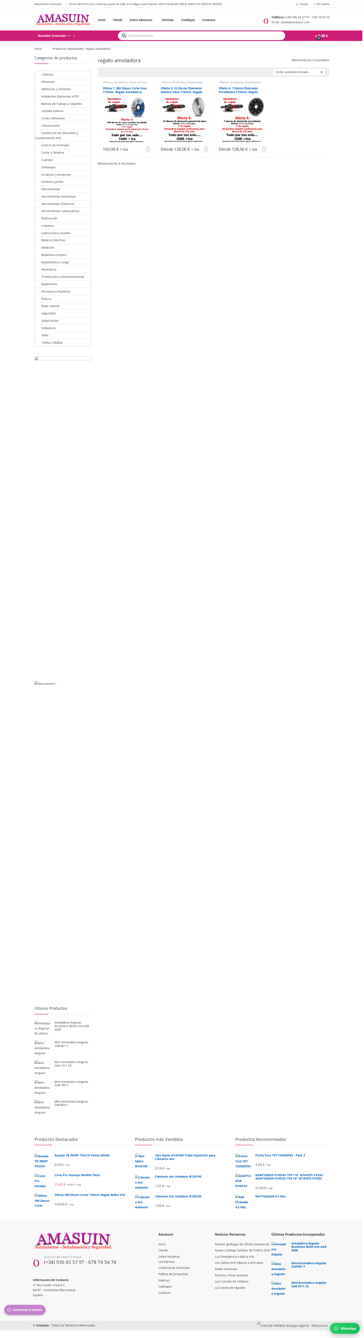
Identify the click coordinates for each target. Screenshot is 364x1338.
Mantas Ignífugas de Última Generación (242, 1244)
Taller (45, 335)
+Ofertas (108, 82)
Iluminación (49, 218)
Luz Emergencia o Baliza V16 (234, 1257)
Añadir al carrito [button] (146, 149)
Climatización (50, 126)
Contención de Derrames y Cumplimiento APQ (56, 135)
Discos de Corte (138, 82)
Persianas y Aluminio (55, 291)
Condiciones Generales (174, 1268)
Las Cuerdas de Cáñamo (231, 1281)
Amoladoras (121, 82)
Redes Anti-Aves (226, 1269)
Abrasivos (48, 82)
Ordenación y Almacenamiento (62, 277)
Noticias (168, 20)
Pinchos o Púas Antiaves (231, 1275)
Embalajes (48, 167)
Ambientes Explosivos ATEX (60, 96)
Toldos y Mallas (52, 342)
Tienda (303, 4)
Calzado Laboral (52, 111)
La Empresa (166, 1262)
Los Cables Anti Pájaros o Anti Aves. (239, 1263)
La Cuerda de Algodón (230, 1288)
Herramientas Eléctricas (57, 204)
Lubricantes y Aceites (56, 233)
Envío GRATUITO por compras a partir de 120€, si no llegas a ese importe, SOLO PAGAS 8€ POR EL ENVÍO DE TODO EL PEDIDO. (145, 4)
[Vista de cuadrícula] (103, 72)
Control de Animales (55, 145)
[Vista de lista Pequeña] (121, 72)
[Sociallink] (34, 1304)
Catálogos (188, 20)
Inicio (102, 20)
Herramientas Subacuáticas (60, 211)
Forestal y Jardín (52, 182)
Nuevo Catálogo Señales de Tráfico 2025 (242, 1250)
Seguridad (48, 313)
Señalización (50, 321)
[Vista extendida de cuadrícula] (109, 72)
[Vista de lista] (115, 72)
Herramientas (50, 189)
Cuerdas (47, 160)
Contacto (208, 20)
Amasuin (42, 1325)
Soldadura (48, 328)
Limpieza (47, 226)
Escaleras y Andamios (56, 175)
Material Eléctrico (53, 240)
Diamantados (195, 82)
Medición (47, 247)
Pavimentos (49, 284)
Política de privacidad (173, 1274)
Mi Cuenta (323, 4)
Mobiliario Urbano (53, 255)
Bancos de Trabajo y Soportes (61, 104)
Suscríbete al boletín (27, 1310)
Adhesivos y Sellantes (56, 89)
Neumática (48, 269)
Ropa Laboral (50, 306)
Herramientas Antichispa (58, 196)
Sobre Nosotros (141, 20)
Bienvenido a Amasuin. (48, 4)
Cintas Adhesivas (53, 118)
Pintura (46, 299)
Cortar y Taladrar (52, 152)
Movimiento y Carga (55, 262)
